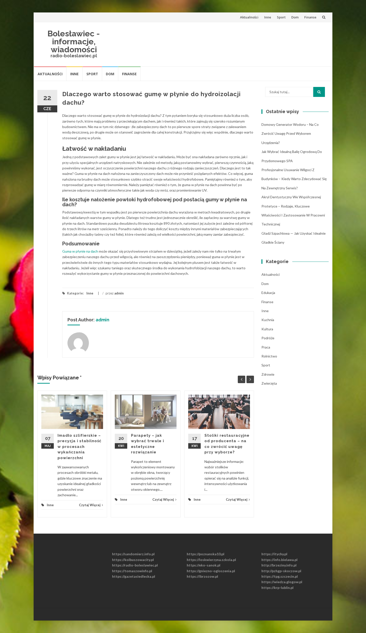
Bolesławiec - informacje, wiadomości (74, 41)
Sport (281, 17)
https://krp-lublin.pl (277, 587)
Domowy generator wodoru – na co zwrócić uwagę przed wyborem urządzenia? (290, 133)
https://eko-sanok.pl (203, 565)
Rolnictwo (269, 356)
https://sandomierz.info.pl (133, 554)
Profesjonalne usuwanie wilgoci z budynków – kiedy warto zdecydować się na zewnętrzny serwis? (294, 179)
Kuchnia (267, 320)
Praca (265, 347)
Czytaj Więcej (90, 505)
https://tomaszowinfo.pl (132, 571)
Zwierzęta (269, 383)
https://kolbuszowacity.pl (133, 560)
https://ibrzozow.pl (202, 576)
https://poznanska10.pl (205, 554)
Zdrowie (267, 374)
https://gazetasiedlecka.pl (133, 576)
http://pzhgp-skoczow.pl (281, 571)
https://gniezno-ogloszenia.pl (211, 571)
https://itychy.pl (274, 554)
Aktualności (249, 17)
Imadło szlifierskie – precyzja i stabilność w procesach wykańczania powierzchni (79, 446)
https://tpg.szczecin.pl (279, 576)
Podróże (267, 338)
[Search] (319, 92)
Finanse (310, 17)
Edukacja (268, 292)
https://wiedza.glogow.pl (281, 582)
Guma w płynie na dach (80, 251)
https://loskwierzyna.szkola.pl (211, 560)
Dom (295, 17)
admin (119, 293)
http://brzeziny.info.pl (279, 565)
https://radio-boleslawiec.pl (135, 565)
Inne (267, 17)
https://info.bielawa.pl (279, 560)
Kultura (267, 329)
